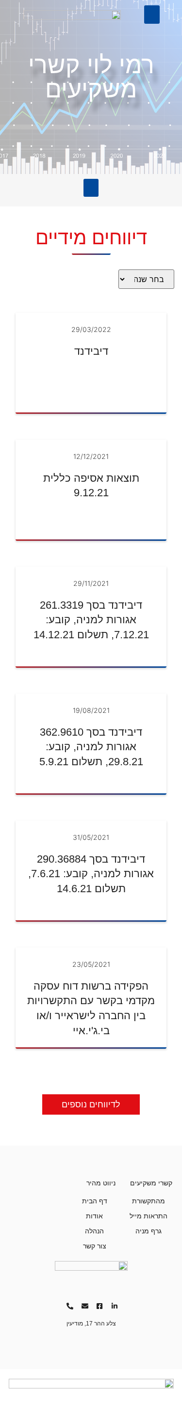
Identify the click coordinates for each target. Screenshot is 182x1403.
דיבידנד (91, 351)
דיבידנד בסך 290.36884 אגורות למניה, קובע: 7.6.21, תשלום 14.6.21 (91, 874)
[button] (152, 14)
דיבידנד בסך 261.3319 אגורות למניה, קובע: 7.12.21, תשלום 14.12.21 (91, 620)
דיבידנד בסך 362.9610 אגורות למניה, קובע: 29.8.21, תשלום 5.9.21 (91, 747)
